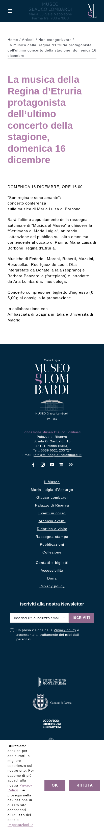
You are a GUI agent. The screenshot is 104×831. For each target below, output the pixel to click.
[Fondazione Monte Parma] (52, 677)
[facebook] (33, 465)
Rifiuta (84, 785)
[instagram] (43, 465)
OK (55, 785)
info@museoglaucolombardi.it (58, 455)
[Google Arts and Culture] (61, 465)
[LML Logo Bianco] (52, 718)
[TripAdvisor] (71, 464)
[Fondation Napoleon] (52, 738)
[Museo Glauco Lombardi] (92, 6)
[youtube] (52, 465)
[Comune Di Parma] (52, 695)
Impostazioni (19, 825)
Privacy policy (65, 630)
